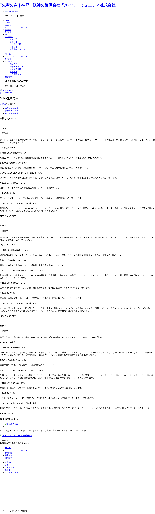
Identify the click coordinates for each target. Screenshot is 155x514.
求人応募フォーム (17, 49)
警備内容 (9, 59)
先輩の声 (13, 39)
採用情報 (9, 61)
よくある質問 (15, 44)
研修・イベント (16, 42)
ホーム (8, 54)
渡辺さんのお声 (11, 113)
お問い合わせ (6, 93)
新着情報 (9, 77)
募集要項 (13, 47)
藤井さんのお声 (11, 111)
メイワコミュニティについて (17, 56)
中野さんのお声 (11, 108)
